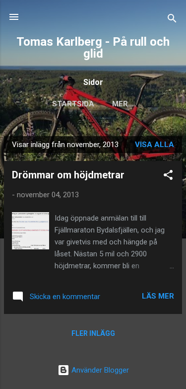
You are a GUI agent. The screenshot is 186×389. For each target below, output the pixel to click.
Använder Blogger (99, 370)
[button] (168, 176)
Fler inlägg (93, 333)
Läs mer (158, 296)
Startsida (73, 103)
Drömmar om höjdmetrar (68, 175)
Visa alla (154, 144)
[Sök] (172, 20)
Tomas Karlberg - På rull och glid (93, 48)
